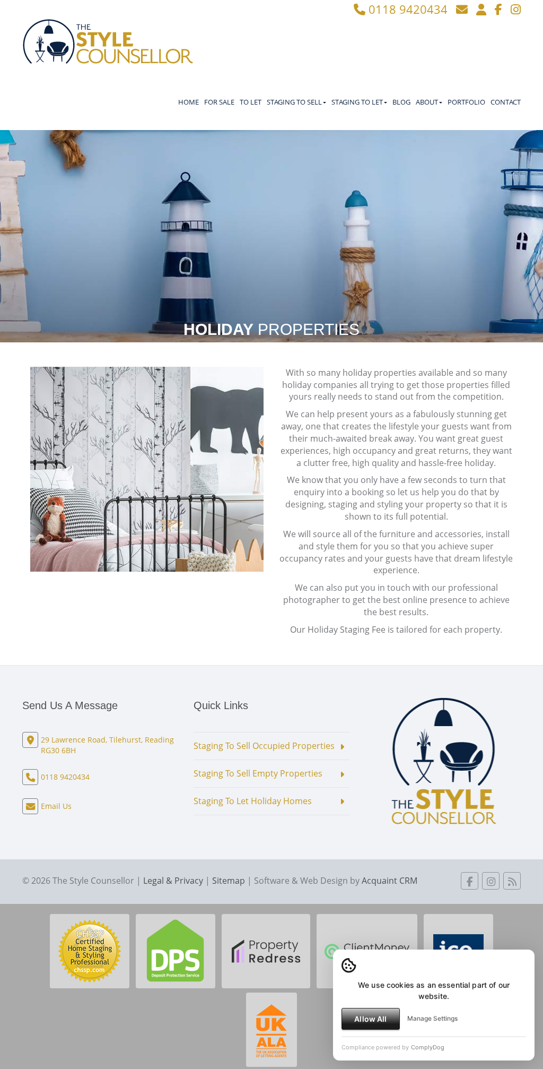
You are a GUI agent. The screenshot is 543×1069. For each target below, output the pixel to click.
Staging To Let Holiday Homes (253, 801)
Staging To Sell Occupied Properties (264, 746)
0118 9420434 (406, 9)
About (427, 102)
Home (188, 102)
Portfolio (466, 102)
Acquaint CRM (389, 880)
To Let (250, 102)
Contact (506, 102)
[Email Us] (462, 9)
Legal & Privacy (173, 880)
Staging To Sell (294, 102)
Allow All (370, 1018)
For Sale (219, 102)
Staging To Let (357, 102)
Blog (401, 102)
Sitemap (228, 880)
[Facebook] (498, 9)
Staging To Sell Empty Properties (258, 773)
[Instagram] (516, 9)
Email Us (56, 806)
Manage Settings (432, 1018)
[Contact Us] (481, 9)
